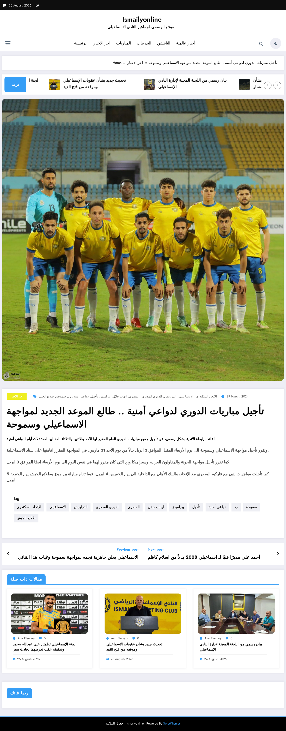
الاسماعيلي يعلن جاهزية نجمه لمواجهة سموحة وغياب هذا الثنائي (78, 557)
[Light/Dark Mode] (275, 43)
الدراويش (170, 396)
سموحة (61, 396)
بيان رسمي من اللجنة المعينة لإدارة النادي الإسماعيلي (175, 83)
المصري (134, 396)
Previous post (128, 549)
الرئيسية (81, 43)
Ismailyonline (142, 19)
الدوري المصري (152, 396)
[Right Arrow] (277, 85)
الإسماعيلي (186, 396)
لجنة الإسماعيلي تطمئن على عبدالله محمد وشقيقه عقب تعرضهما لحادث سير (44, 647)
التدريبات (144, 43)
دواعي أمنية (81, 396)
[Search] (261, 44)
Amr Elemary (26, 638)
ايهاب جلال (120, 396)
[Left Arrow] (267, 85)
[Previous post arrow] (8, 554)
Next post (156, 549)
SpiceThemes (172, 723)
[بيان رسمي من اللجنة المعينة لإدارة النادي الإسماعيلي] (236, 613)
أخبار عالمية (185, 43)
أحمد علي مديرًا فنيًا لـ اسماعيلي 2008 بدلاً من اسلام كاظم (204, 557)
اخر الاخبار (101, 43)
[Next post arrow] (278, 554)
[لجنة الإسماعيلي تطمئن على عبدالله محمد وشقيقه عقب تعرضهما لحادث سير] (49, 613)
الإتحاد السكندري (206, 396)
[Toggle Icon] (7, 43)
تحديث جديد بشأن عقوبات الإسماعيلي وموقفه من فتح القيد (77, 83)
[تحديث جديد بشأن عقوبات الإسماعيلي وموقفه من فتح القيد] (143, 613)
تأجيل (94, 396)
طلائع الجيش (46, 396)
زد (69, 396)
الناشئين (163, 43)
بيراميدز (105, 396)
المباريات (123, 43)
